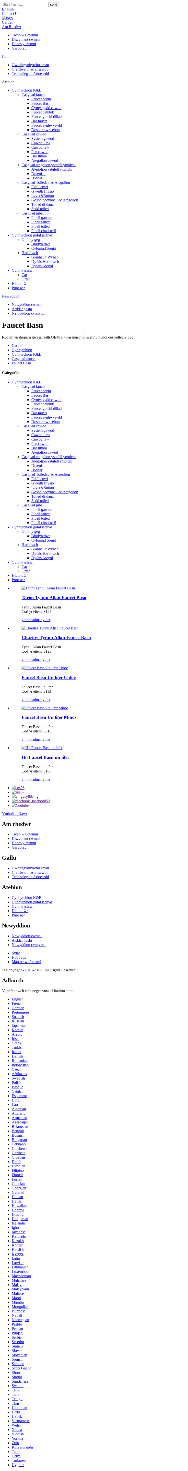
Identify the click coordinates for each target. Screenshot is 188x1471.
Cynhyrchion (22, 350)
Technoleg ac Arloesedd (30, 74)
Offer (26, 279)
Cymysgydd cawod (46, 108)
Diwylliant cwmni (26, 39)
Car (24, 275)
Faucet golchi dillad (46, 116)
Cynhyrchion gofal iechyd (32, 235)
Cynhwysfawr (23, 270)
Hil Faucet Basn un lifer (45, 757)
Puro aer (18, 288)
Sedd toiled (40, 209)
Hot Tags (19, 957)
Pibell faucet (40, 222)
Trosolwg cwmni (25, 35)
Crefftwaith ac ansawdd (30, 69)
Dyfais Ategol (42, 266)
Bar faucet (39, 121)
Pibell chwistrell (43, 231)
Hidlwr (36, 178)
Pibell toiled (40, 226)
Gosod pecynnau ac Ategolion (54, 200)
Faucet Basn (40, 103)
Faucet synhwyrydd (46, 125)
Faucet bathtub (42, 112)
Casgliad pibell (33, 213)
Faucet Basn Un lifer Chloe (49, 677)
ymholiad (29, 620)
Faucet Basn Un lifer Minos (49, 717)
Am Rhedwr (11, 27)
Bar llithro (39, 156)
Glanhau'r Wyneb (45, 257)
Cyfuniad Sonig (43, 248)
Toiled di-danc (42, 204)
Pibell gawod (41, 218)
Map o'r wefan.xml (26, 962)
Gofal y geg (31, 239)
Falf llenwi (39, 187)
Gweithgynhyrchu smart (30, 65)
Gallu (6, 56)
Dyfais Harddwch (45, 261)
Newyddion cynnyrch (29, 313)
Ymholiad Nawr (14, 814)
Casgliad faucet (33, 95)
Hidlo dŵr (20, 283)
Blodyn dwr (40, 244)
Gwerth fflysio (42, 191)
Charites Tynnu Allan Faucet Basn (56, 637)
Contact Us (10, 13)
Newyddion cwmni (27, 304)
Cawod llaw (40, 143)
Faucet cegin (41, 99)
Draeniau (38, 174)
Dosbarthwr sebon (45, 130)
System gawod (42, 138)
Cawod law (40, 147)
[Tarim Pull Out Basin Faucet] (48, 588)
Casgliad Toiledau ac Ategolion (46, 182)
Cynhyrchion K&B (27, 90)
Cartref (7, 22)
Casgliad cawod (34, 134)
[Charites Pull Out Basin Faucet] (50, 628)
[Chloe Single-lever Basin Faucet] (45, 668)
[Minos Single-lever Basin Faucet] (45, 708)
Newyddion (11, 296)
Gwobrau (19, 48)
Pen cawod (39, 152)
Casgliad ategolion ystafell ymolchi (49, 165)
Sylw (16, 953)
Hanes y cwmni (24, 44)
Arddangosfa (22, 309)
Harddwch (30, 253)
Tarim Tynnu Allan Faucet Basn (54, 597)
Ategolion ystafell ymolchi (51, 169)
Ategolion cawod (44, 160)
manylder (43, 620)
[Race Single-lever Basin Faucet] (42, 748)
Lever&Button (42, 196)
